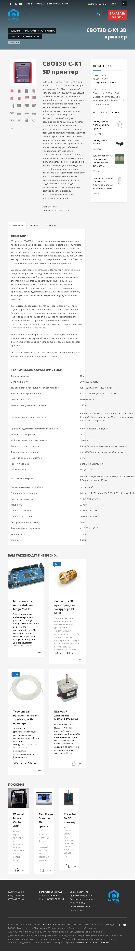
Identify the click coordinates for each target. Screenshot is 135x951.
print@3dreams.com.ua (50, 891)
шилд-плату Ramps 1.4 (24, 639)
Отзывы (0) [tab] (50, 225)
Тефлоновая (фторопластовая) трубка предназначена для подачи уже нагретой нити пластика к (26, 735)
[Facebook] (10, 3)
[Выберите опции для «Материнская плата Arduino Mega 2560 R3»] (39, 653)
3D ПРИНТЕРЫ (61, 210)
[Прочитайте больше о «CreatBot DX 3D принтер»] (67, 866)
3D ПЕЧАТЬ (117, 15)
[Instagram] (20, 3)
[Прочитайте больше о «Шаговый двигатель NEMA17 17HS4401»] (74, 763)
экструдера (59, 753)
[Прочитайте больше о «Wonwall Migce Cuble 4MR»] (17, 870)
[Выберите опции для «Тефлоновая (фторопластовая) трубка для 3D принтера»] (39, 770)
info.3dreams (53, 895)
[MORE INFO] (80, 763)
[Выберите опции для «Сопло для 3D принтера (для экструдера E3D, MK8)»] (80, 660)
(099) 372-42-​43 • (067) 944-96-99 (52, 3)
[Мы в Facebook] (119, 925)
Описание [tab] (17, 225)
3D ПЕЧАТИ (48, 924)
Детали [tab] (34, 225)
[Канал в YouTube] (15, 3)
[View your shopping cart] (99, 15)
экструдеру (18, 744)
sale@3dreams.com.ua (104, 82)
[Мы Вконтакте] (124, 925)
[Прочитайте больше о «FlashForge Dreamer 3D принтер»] (42, 870)
